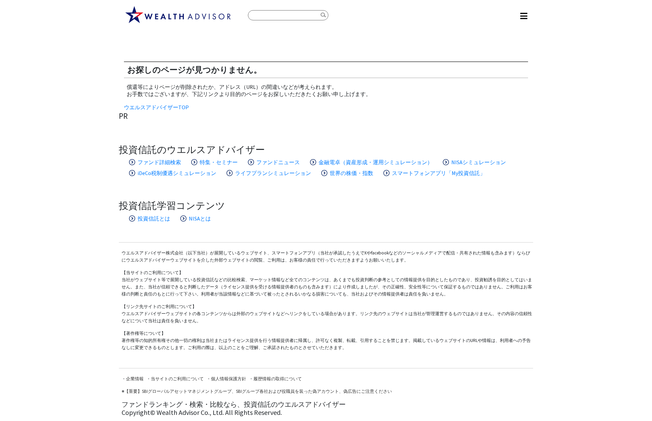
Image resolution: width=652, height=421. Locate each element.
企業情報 (135, 379)
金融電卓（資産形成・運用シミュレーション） (376, 162)
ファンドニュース (278, 162)
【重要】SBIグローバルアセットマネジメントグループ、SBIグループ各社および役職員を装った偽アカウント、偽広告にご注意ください (258, 391)
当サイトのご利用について (177, 379)
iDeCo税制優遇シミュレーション (177, 173)
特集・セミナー (219, 162)
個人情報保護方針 (228, 379)
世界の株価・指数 (351, 173)
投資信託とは (154, 218)
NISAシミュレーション (478, 162)
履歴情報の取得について (277, 379)
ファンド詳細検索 (159, 162)
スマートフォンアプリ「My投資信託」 (438, 173)
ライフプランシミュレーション (273, 173)
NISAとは (200, 218)
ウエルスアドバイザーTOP (156, 107)
